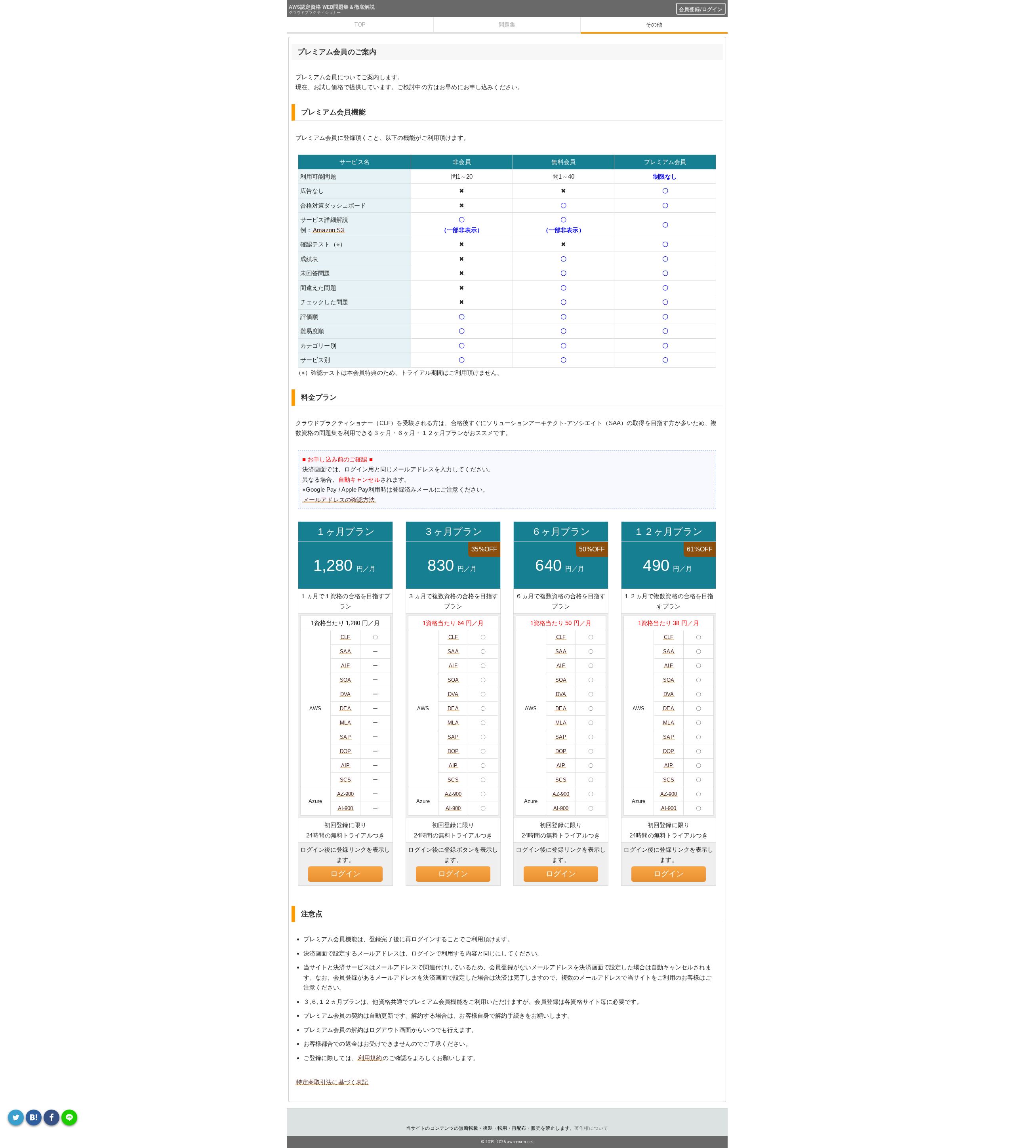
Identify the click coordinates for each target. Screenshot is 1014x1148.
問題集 (507, 24)
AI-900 (345, 808)
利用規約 (370, 1058)
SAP (345, 737)
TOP (360, 24)
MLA (345, 723)
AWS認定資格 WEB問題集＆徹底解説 (332, 7)
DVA (345, 694)
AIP (345, 766)
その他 (654, 24)
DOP (345, 751)
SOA (345, 680)
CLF (345, 637)
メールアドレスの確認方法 (339, 499)
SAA (345, 651)
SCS (345, 780)
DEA (345, 708)
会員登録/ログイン (700, 9)
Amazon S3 (328, 230)
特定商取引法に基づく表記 (332, 1082)
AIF (345, 666)
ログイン (345, 874)
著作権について (591, 1128)
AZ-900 (345, 794)
